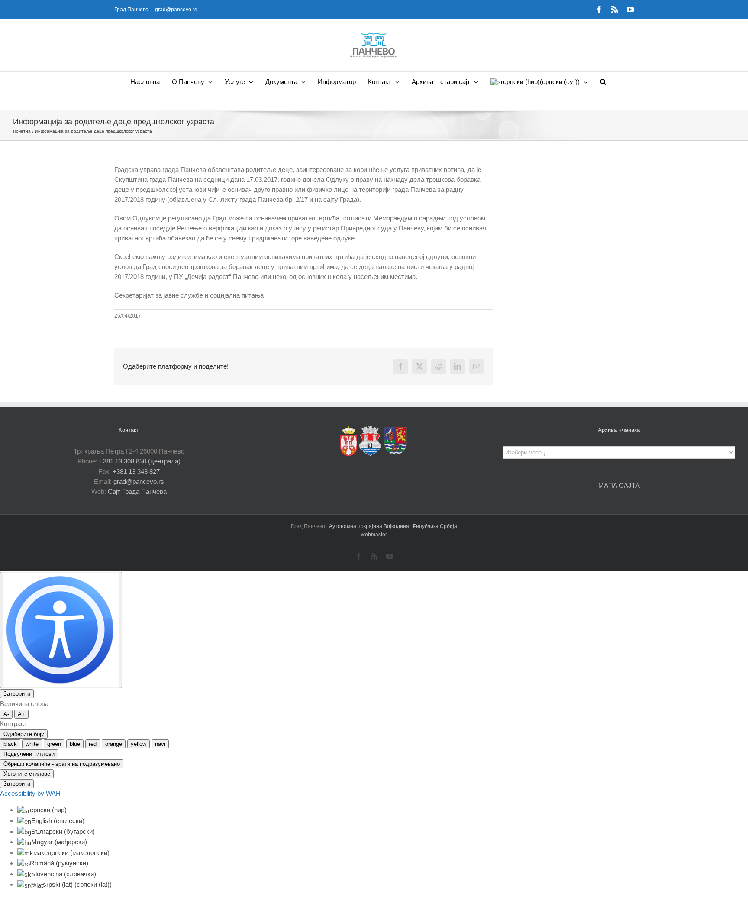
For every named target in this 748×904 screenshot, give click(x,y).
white (32, 744)
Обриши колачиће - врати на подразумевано (61, 764)
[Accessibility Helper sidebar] (61, 630)
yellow (138, 744)
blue (75, 744)
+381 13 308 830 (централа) (140, 461)
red (93, 744)
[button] (603, 81)
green (54, 744)
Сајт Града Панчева (137, 491)
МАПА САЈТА (619, 485)
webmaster (374, 534)
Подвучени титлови (29, 754)
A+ (21, 714)
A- (6, 714)
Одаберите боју (23, 734)
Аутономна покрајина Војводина (369, 526)
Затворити (16, 693)
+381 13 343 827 (136, 471)
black (10, 744)
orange (113, 744)
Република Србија (435, 526)
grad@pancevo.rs (176, 9)
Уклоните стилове (26, 774)
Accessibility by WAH (30, 793)
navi (160, 744)
